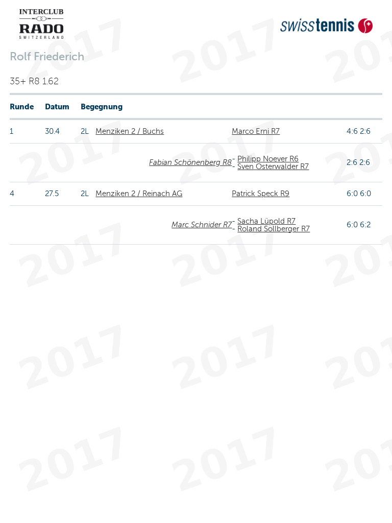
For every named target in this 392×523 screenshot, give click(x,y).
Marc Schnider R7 (202, 225)
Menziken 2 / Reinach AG (138, 193)
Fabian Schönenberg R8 (190, 162)
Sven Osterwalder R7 (273, 166)
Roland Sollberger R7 (273, 229)
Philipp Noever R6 (268, 159)
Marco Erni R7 (256, 131)
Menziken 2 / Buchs (129, 131)
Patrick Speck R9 (260, 193)
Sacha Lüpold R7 (266, 221)
